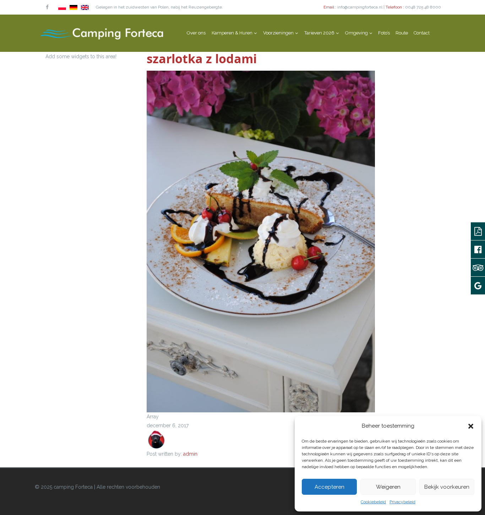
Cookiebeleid (373, 501)
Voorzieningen (278, 33)
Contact (422, 33)
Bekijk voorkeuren (446, 487)
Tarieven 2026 (319, 33)
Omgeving (356, 33)
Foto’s (384, 33)
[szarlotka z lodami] (261, 241)
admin (190, 454)
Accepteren (329, 487)
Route (402, 33)
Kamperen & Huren (232, 33)
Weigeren (388, 487)
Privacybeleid (402, 501)
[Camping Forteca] (102, 33)
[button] (470, 426)
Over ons (196, 33)
